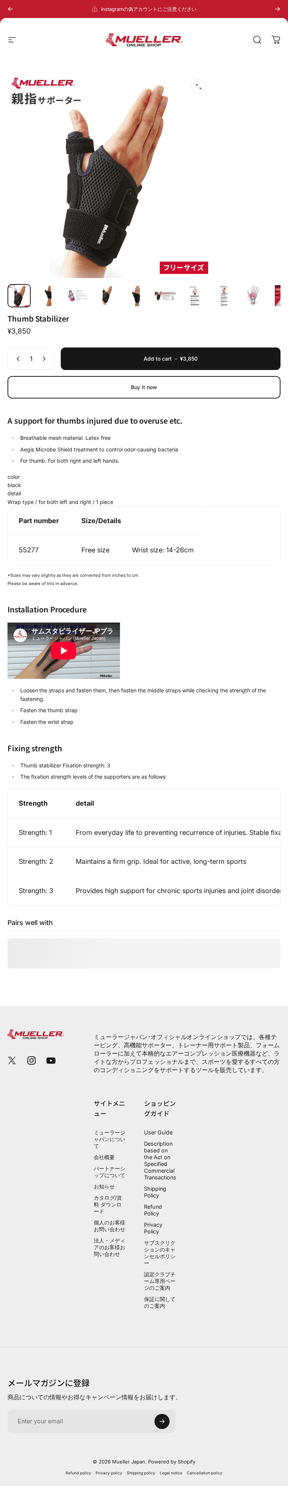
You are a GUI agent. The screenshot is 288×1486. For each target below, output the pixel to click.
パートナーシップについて (109, 1171)
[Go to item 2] (48, 295)
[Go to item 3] (77, 295)
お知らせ (104, 1186)
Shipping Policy (155, 1192)
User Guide (158, 1132)
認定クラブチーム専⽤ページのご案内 (160, 1281)
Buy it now (144, 387)
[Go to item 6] (165, 295)
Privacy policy (109, 1473)
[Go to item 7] (194, 295)
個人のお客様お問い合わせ (109, 1225)
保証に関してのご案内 (160, 1302)
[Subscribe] (162, 1421)
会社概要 (104, 1157)
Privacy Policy (153, 1228)
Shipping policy (141, 1473)
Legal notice (171, 1473)
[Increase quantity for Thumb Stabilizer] (45, 359)
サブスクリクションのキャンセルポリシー (160, 1252)
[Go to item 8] (224, 295)
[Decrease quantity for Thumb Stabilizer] (16, 359)
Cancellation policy (204, 1473)
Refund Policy (153, 1210)
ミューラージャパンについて (109, 1139)
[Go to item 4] (106, 295)
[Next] (277, 9)
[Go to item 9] (253, 295)
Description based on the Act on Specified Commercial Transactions (160, 1160)
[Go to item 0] (19, 295)
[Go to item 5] (136, 295)
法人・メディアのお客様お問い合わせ (109, 1247)
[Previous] (10, 9)
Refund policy (78, 1473)
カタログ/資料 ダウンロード (108, 1204)
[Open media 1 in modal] (198, 86)
